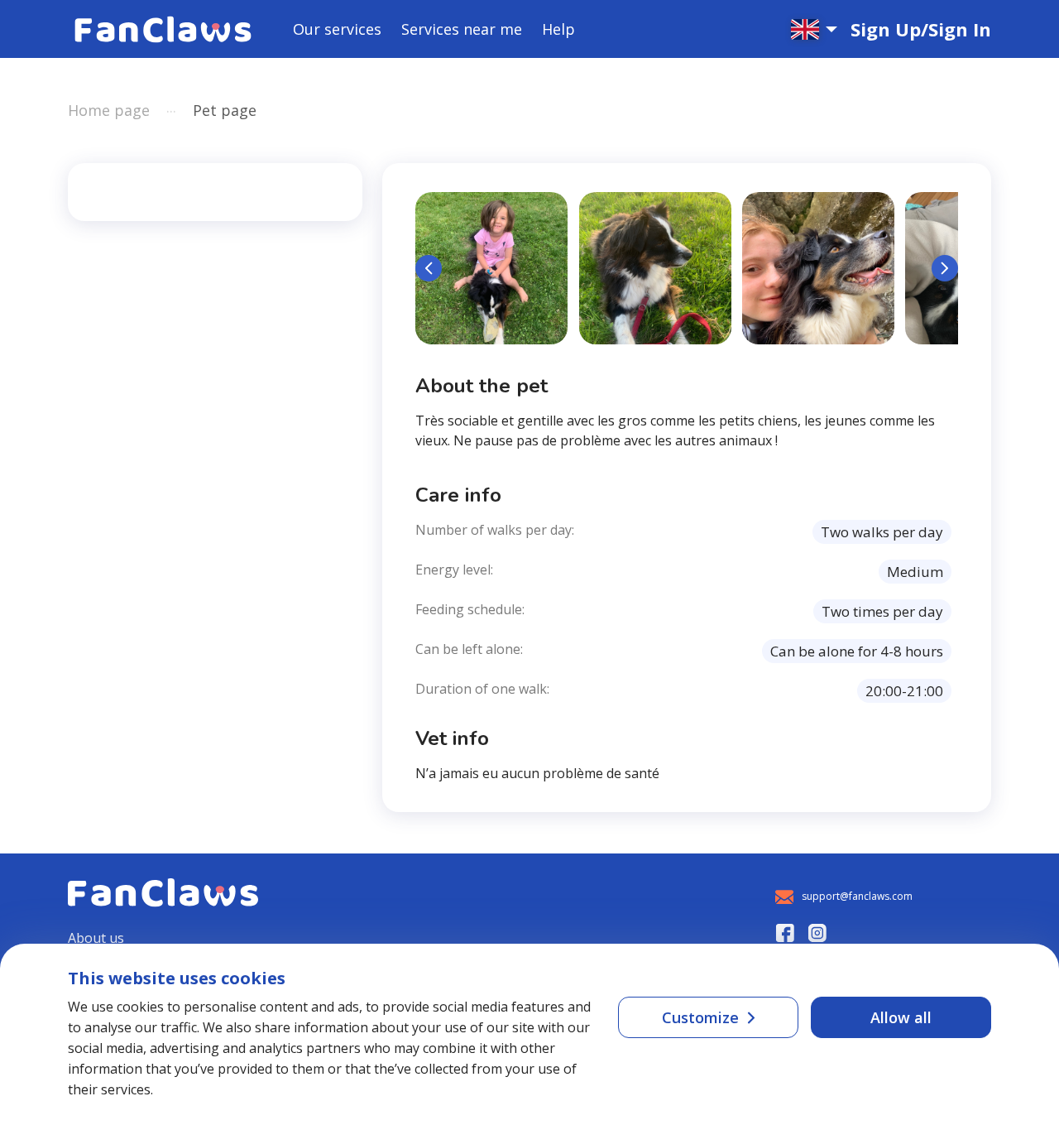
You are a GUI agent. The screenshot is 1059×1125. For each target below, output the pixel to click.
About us (96, 938)
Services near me (461, 29)
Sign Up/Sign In (921, 29)
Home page (109, 110)
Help (558, 29)
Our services (337, 29)
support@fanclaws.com (857, 896)
